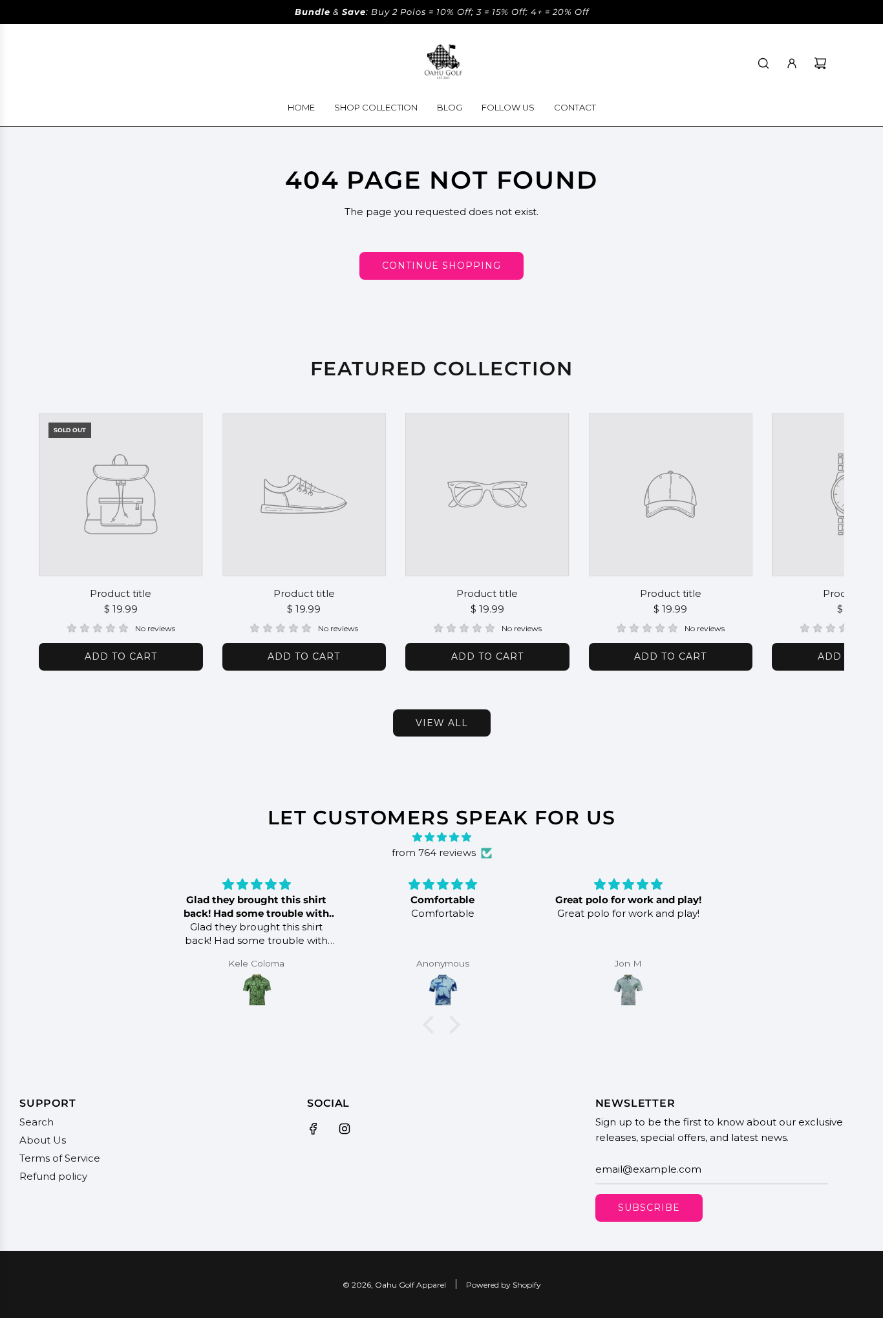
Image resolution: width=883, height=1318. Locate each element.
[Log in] (792, 63)
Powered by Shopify (503, 1285)
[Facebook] (313, 1128)
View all (442, 723)
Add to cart (121, 656)
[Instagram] (344, 1128)
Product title (120, 593)
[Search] (763, 63)
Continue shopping (441, 265)
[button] (62, 541)
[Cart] (820, 63)
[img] (441, 837)
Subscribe (649, 1207)
